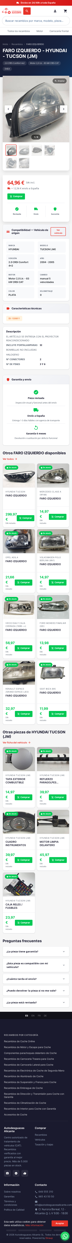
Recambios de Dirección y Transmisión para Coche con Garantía (34, 1095)
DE (45, 1015)
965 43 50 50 (44, 1196)
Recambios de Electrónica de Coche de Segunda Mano (34, 1070)
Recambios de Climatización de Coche (25, 1103)
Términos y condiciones (10, 1203)
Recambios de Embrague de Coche (23, 1088)
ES (26, 1015)
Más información (34, 1225)
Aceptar (60, 1223)
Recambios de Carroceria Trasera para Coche (29, 1059)
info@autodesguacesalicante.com (53, 1203)
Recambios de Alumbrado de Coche (23, 1076)
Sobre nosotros (12, 1191)
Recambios (17, 44)
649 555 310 (44, 1191)
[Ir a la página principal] (12, 11)
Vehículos (40, 1139)
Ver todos (10, 458)
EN (32, 1015)
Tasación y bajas (44, 1144)
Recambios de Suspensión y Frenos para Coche (30, 1082)
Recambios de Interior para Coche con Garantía (30, 1108)
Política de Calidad (14, 1209)
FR (39, 1015)
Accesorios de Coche (15, 1114)
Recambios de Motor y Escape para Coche (27, 1047)
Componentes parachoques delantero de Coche (30, 1053)
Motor (40, 31)
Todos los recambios (18, 31)
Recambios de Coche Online (19, 1041)
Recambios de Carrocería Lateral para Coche (28, 1064)
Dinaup (49, 1238)
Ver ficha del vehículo (17, 742)
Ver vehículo (58, 231)
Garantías (9, 1196)
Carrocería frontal (59, 31)
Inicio (5, 44)
